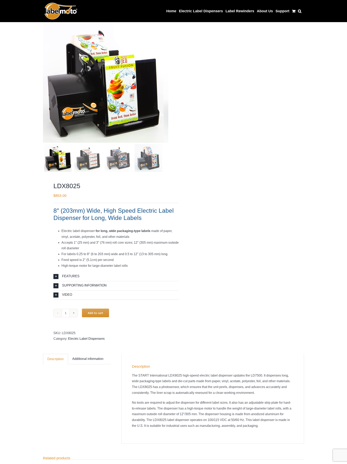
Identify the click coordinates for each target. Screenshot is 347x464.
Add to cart (95, 313)
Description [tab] (55, 359)
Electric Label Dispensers (86, 338)
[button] (299, 10)
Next (165, 82)
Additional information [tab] (87, 358)
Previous (46, 82)
